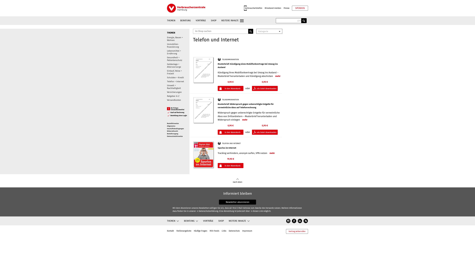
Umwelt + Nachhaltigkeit (174, 86)
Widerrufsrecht (172, 131)
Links (224, 231)
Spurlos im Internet (227, 148)
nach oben (237, 182)
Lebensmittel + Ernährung (174, 52)
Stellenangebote (183, 231)
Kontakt (170, 231)
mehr (277, 76)
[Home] (186, 8)
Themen (171, 20)
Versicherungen (174, 92)
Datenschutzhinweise (175, 136)
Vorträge (201, 20)
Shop (213, 20)
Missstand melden (273, 8)
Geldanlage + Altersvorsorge (174, 65)
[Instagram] (288, 220)
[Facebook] (294, 220)
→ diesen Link (256, 211)
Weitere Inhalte (230, 20)
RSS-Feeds (214, 231)
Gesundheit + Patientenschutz (174, 59)
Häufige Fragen (200, 231)
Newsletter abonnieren (237, 202)
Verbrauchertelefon (253, 8)
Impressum (247, 231)
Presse (286, 8)
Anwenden (304, 20)
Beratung (185, 20)
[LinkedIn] (300, 220)
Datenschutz (234, 231)
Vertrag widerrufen (297, 231)
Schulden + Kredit (175, 77)
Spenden (300, 8)
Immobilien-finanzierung (173, 45)
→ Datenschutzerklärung (207, 211)
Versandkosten (174, 100)
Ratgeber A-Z (173, 96)
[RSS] (305, 220)
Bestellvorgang (172, 134)
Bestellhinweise (173, 123)
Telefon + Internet (175, 81)
